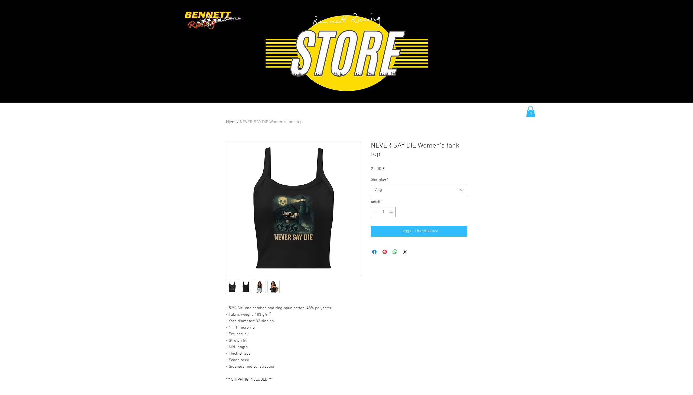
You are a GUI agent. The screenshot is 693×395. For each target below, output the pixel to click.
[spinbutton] (383, 212)
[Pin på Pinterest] (384, 252)
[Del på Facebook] (374, 252)
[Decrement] (375, 212)
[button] (530, 111)
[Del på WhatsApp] (395, 252)
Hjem (231, 122)
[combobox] (419, 190)
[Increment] (391, 212)
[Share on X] (405, 252)
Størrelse (379, 179)
